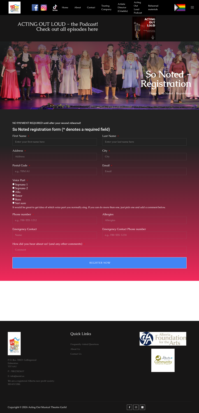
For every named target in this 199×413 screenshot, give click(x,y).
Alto (18, 192)
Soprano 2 (21, 188)
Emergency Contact (24, 229)
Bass (18, 199)
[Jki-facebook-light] (129, 407)
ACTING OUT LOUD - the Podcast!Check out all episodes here (58, 26)
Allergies (107, 214)
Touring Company (106, 7)
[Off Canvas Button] (190, 7)
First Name (19, 136)
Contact (91, 7)
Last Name (109, 136)
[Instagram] (136, 407)
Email (106, 165)
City (105, 150)
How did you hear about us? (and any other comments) (47, 244)
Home (65, 7)
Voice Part (19, 180)
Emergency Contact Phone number (124, 229)
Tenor (18, 195)
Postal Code (20, 165)
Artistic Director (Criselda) (123, 7)
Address (18, 150)
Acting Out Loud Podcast (138, 7)
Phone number (22, 214)
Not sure (20, 203)
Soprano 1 (21, 184)
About (77, 7)
